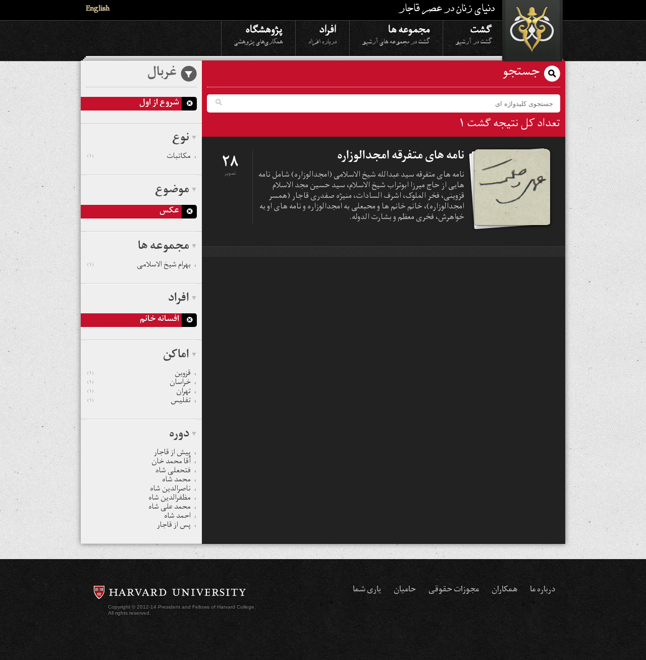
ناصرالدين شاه (170, 489)
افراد (322, 34)
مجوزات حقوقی (453, 590)
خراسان (139, 383)
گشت (474, 34)
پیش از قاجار (172, 453)
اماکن (176, 355)
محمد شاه (176, 480)
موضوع (172, 190)
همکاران (504, 590)
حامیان (405, 590)
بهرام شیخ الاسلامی (139, 265)
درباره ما (542, 590)
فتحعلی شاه (173, 471)
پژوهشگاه (258, 34)
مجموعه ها (396, 34)
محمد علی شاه (169, 508)
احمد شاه (177, 517)
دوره (179, 435)
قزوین (139, 374)
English (98, 10)
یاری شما (367, 590)
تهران (139, 392)
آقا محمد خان (171, 462)
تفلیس (139, 401)
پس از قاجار (174, 526)
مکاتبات (139, 157)
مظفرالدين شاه (169, 499)
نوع (180, 138)
